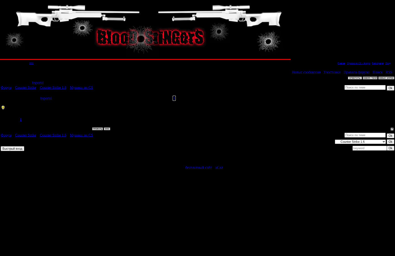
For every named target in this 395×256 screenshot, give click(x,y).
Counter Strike (25, 87)
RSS (31, 63)
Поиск (378, 72)
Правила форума (357, 72)
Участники (332, 72)
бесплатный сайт (198, 167)
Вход (387, 63)
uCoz (219, 167)
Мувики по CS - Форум (358, 63)
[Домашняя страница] (107, 128)
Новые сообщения (306, 72)
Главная (341, 63)
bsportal (38, 83)
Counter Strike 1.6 (53, 87)
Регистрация (378, 63)
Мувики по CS (81, 87)
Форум (6, 87)
